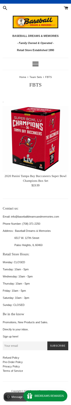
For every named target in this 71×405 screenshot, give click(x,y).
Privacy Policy (11, 366)
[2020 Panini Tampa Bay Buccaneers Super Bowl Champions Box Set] (35, 139)
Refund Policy (11, 357)
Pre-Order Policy (13, 362)
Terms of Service (13, 370)
